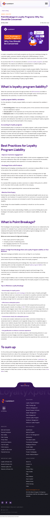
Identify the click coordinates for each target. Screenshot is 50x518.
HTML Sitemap (30, 484)
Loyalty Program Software (32, 403)
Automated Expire (30, 449)
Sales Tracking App (31, 405)
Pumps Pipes (4, 439)
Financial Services (5, 452)
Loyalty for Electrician (6, 449)
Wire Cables (4, 435)
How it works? (29, 479)
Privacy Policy (29, 469)
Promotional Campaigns (32, 442)
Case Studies (29, 471)
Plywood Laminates (6, 432)
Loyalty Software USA (6, 461)
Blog (27, 474)
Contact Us (29, 464)
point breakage (21, 293)
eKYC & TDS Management (32, 435)
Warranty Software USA (7, 469)
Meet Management (31, 415)
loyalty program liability (36, 265)
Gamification (29, 430)
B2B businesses (36, 91)
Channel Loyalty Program (32, 417)
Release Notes (29, 481)
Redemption (29, 437)
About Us (28, 461)
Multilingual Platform (31, 444)
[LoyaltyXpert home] (8, 3)
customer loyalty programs (34, 61)
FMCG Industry (5, 447)
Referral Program (30, 432)
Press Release (29, 476)
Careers (28, 466)
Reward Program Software (32, 410)
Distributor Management (32, 420)
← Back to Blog (5, 10)
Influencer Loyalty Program (33, 422)
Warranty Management (32, 408)
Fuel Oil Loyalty (5, 444)
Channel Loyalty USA (6, 466)
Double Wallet (29, 447)
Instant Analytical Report (32, 454)
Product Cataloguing (31, 452)
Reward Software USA (6, 464)
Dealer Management (31, 412)
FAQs (27, 486)
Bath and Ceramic (5, 430)
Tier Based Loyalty (30, 439)
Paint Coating (4, 437)
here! (18, 516)
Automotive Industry (6, 442)
